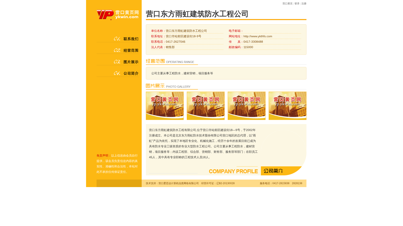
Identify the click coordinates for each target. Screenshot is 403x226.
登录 (297, 3)
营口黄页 (288, 3)
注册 (303, 3)
